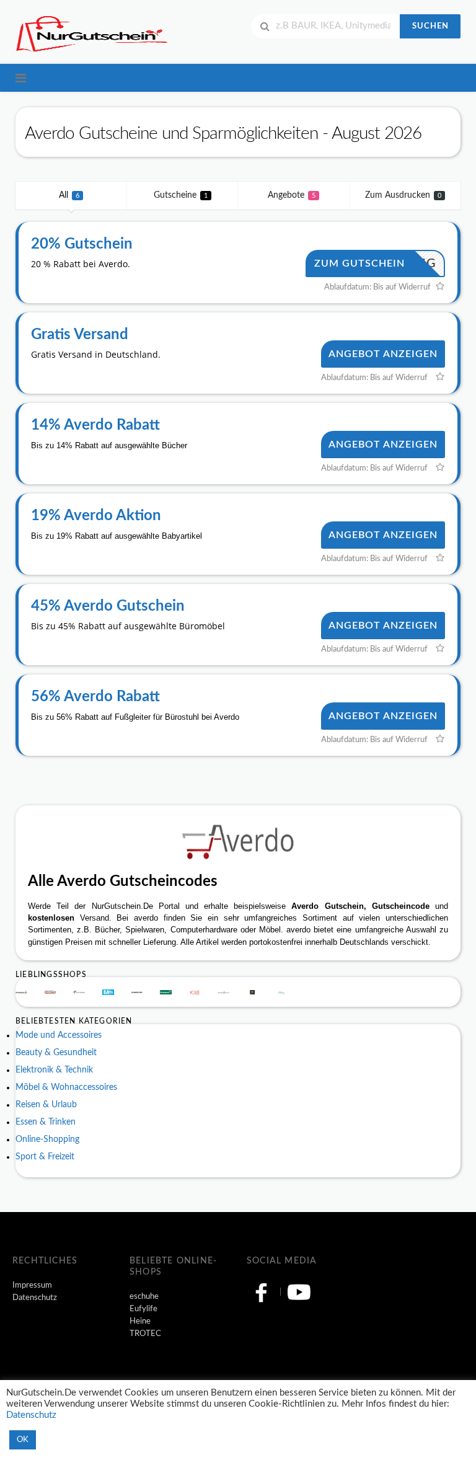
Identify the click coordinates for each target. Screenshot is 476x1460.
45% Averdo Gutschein (108, 606)
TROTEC (145, 1333)
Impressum (32, 1285)
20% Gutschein (82, 244)
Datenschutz (34, 1297)
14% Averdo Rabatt (95, 425)
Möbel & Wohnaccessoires (66, 1087)
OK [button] (23, 1440)
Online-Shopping (47, 1139)
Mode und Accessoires (58, 1035)
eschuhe (144, 1296)
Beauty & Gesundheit (56, 1052)
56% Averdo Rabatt (95, 696)
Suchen (430, 26)
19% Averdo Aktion (96, 515)
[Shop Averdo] (238, 842)
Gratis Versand (79, 334)
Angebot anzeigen (383, 354)
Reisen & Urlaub (46, 1104)
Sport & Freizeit (44, 1157)
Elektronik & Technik (54, 1070)
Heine (140, 1321)
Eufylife (143, 1308)
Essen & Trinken (45, 1122)
